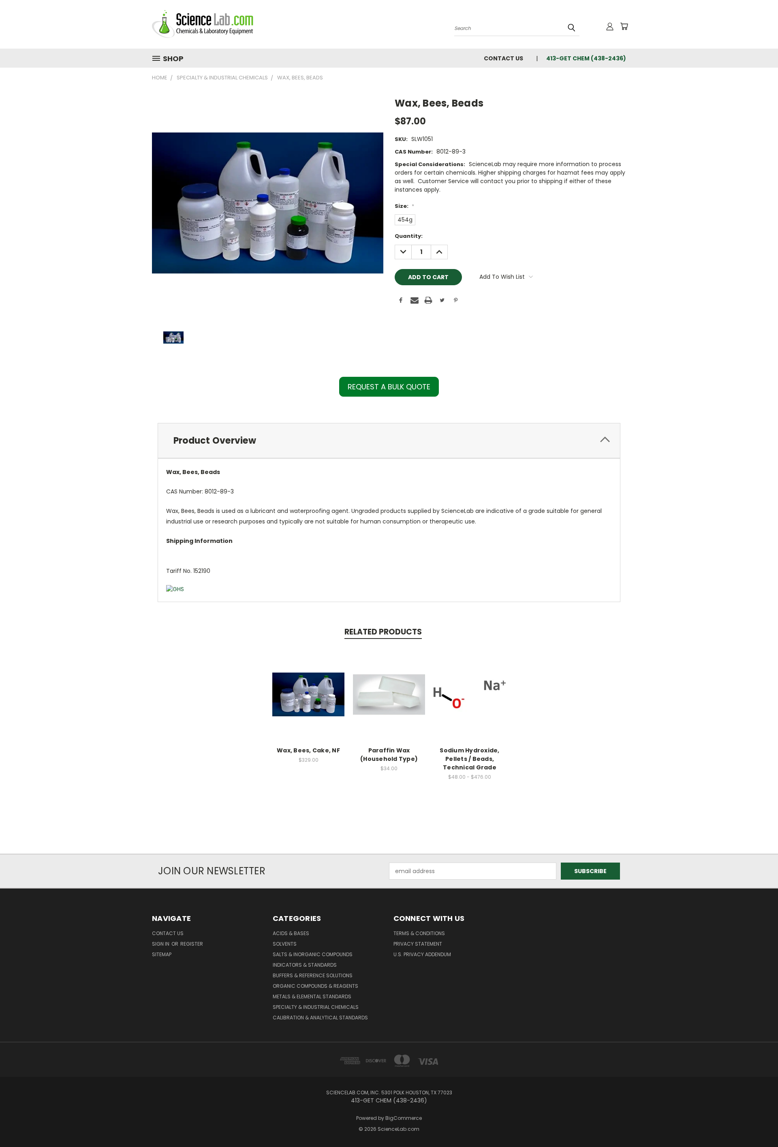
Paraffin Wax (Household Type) (389, 754)
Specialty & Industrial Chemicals (316, 1007)
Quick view (308, 685)
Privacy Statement (417, 943)
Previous (757, 1122)
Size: (404, 206)
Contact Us (503, 58)
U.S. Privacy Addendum (422, 954)
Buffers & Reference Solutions (313, 975)
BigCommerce (403, 1118)
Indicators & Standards (305, 964)
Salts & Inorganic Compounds (313, 954)
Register (191, 943)
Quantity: (409, 236)
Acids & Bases (291, 933)
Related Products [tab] (383, 631)
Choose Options (308, 700)
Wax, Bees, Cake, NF (308, 750)
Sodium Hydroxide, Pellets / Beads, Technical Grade (469, 758)
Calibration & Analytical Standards (320, 1017)
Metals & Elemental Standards (312, 996)
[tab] (389, 440)
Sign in (161, 943)
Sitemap (161, 954)
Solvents (285, 943)
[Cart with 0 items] (624, 26)
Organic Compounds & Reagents (315, 986)
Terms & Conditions (419, 933)
